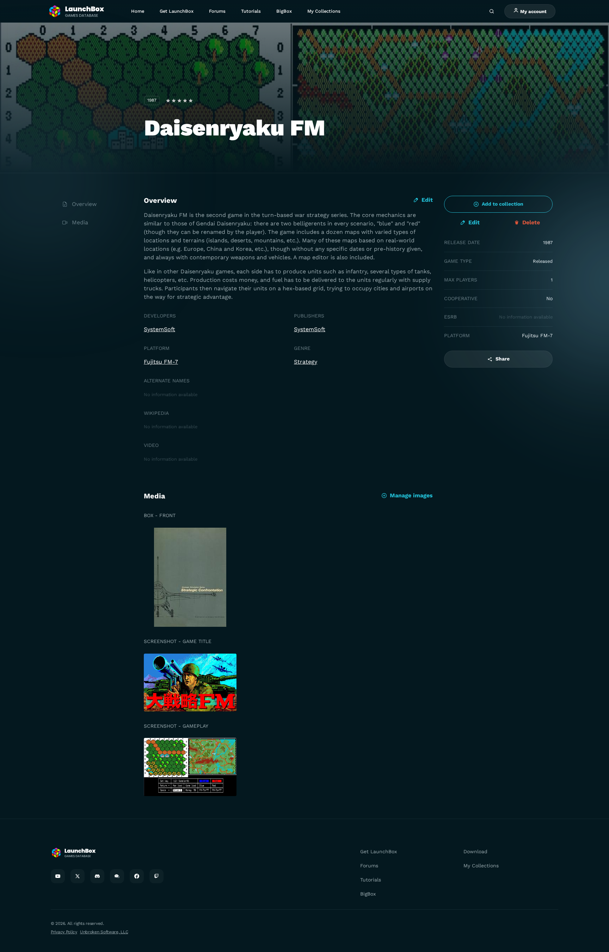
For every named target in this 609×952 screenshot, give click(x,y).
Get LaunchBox (176, 11)
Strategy (305, 361)
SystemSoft (159, 329)
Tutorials (251, 11)
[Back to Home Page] (76, 11)
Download (475, 851)
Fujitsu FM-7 (161, 361)
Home (137, 11)
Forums (217, 11)
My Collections (323, 11)
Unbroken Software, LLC (104, 931)
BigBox (284, 11)
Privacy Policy (64, 931)
